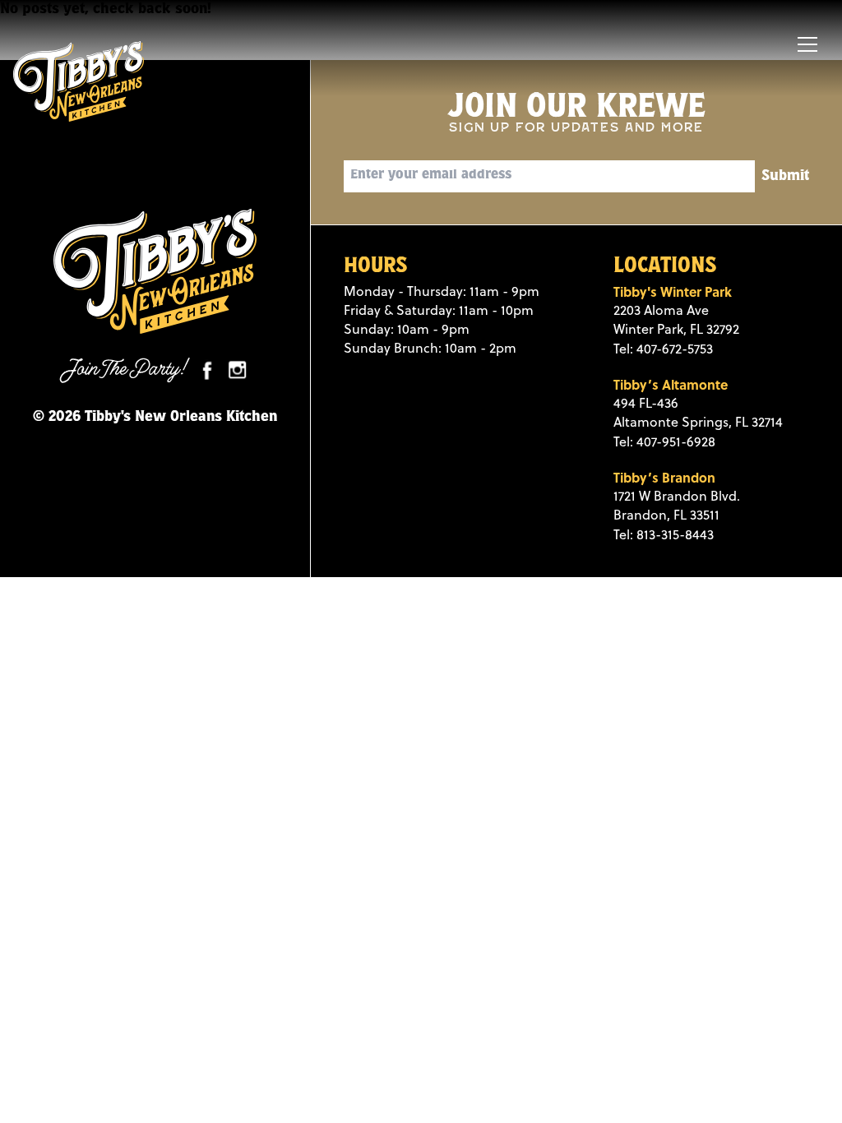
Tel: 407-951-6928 (664, 441)
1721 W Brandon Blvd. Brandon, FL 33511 (676, 505)
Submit (785, 176)
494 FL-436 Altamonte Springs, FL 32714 (698, 412)
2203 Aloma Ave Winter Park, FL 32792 (676, 319)
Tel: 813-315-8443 (663, 534)
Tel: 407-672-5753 (663, 349)
